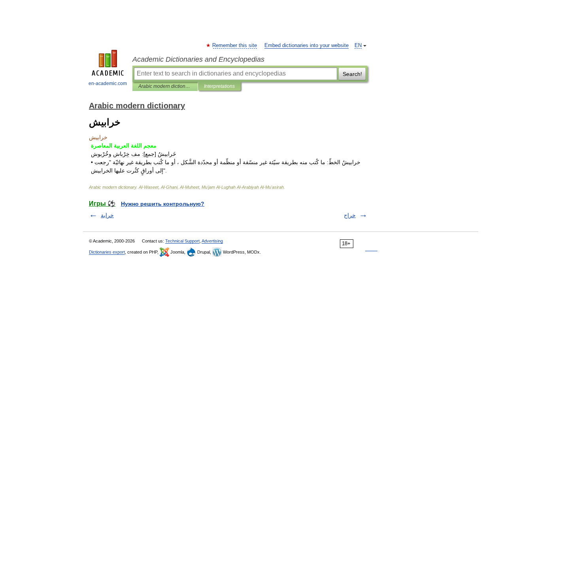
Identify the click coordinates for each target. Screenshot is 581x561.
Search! (352, 74)
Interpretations (219, 86)
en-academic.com (108, 83)
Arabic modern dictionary (165, 86)
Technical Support (182, 241)
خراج (350, 215)
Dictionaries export (107, 252)
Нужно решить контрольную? (162, 204)
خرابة (107, 215)
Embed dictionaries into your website (306, 45)
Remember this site (235, 45)
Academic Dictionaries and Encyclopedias (198, 59)
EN (358, 45)
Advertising (212, 241)
